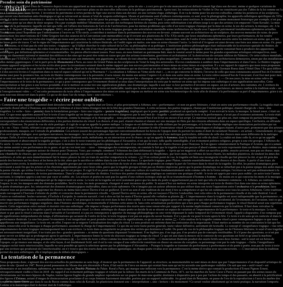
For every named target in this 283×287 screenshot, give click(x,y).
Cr (7, 45)
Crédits (8, 282)
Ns (7, 33)
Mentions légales (21, 282)
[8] (72, 239)
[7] (175, 219)
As (7, 39)
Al (6, 20)
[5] (141, 157)
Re (7, 26)
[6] (182, 196)
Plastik (15, 9)
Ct (6, 51)
